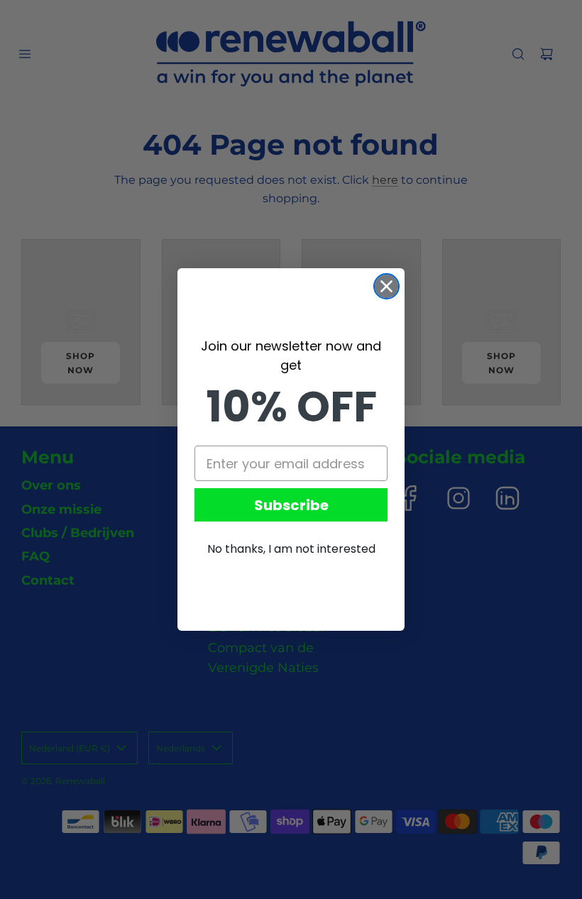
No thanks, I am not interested (291, 549)
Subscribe (291, 505)
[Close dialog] (386, 286)
